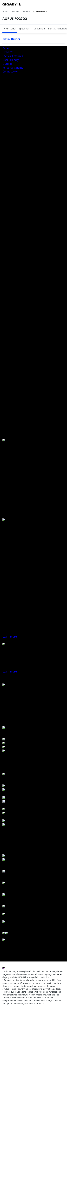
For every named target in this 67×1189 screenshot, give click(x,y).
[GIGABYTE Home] (12, 4)
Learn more (9, 636)
